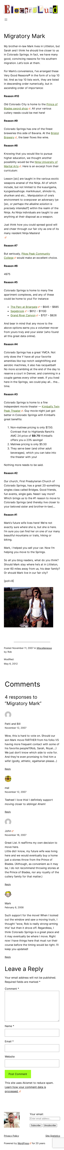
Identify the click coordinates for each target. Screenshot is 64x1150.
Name (9, 1026)
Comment (12, 988)
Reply (8, 768)
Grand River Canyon (23, 315)
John (8, 831)
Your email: (36, 1114)
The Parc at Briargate (24, 306)
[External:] (5, 237)
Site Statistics (52, 1135)
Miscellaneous (44, 648)
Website (10, 1056)
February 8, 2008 (14, 907)
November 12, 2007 (15, 727)
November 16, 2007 (15, 835)
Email (9, 1041)
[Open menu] (6, 20)
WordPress (23, 1143)
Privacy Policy (11, 1135)
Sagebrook (17, 311)
